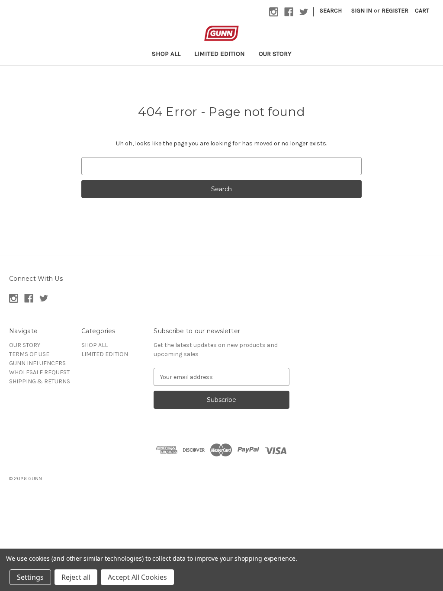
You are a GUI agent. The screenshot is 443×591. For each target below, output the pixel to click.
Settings (30, 577)
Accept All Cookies (137, 577)
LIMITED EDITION (219, 54)
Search (331, 10)
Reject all (75, 577)
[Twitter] (303, 11)
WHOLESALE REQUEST (39, 372)
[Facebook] (288, 11)
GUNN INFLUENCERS (37, 363)
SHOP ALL (166, 54)
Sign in (361, 10)
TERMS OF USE (29, 354)
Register (395, 10)
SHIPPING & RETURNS (39, 381)
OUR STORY (275, 54)
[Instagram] (273, 11)
